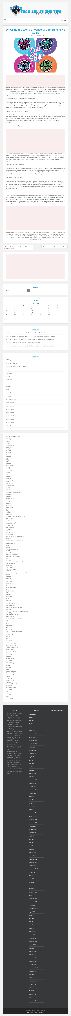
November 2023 (33, 823)
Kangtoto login (10, 480)
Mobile (7, 389)
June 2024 (31, 799)
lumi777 (8, 509)
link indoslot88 (10, 534)
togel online (9, 660)
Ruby (28, 1012)
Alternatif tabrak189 (11, 684)
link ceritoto (9, 678)
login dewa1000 (10, 527)
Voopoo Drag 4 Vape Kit (40, 237)
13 (32, 310)
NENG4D (8, 487)
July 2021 (31, 915)
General (13, 232)
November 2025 (33, 743)
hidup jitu (8, 578)
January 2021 (32, 935)
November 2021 (33, 902)
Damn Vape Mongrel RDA (29, 234)
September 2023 (33, 829)
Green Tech (9, 379)
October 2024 (32, 786)
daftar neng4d (10, 485)
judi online (8, 531)
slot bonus (8, 476)
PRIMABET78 (9, 634)
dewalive (8, 547)
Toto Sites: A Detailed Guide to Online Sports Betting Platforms (23, 342)
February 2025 (33, 773)
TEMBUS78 (9, 640)
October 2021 (32, 905)
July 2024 (31, 796)
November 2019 (33, 961)
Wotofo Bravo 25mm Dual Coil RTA (55, 237)
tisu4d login (9, 494)
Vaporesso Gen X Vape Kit (13, 237)
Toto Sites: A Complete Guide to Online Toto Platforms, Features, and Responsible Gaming (30, 336)
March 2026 (32, 730)
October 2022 (32, 865)
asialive (8, 558)
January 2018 (32, 997)
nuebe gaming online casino (13, 556)
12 (23, 310)
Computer (8, 369)
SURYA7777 (9, 582)
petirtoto (8, 472)
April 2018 (31, 987)
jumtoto (8, 574)
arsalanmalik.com (10, 649)
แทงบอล (8, 443)
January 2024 (32, 816)
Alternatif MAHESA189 (12, 647)
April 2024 (31, 806)
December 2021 (33, 898)
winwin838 (9, 471)
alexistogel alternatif (11, 587)
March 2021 (32, 928)
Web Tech (8, 426)
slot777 (8, 551)
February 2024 (33, 813)
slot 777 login (9, 514)
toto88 (7, 481)
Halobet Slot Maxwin (11, 675)
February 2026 (33, 734)
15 (49, 310)
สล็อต (7, 691)
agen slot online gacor (12, 614)
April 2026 (31, 727)
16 (57, 310)
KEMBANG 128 (10, 591)
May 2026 (31, 724)
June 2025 (31, 760)
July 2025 (31, 757)
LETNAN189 (9, 685)
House (7, 458)
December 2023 (33, 819)
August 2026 (32, 714)
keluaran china (10, 658)
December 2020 (33, 938)
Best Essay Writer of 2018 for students (16, 366)
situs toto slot (9, 662)
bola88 (7, 545)
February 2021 (33, 931)
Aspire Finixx (54, 232)
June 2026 (31, 720)
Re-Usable (8, 393)
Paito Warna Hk (10, 445)
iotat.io (7, 696)
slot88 (7, 669)
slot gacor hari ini (10, 543)
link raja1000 (9, 525)
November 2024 (33, 783)
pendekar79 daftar (11, 651)
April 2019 (31, 977)
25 (15, 314)
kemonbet (8, 478)
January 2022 (32, 895)
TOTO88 (8, 467)
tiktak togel (9, 538)
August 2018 (32, 984)
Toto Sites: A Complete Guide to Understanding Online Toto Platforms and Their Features (30, 339)
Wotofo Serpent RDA (35, 239)
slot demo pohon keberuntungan (15, 540)
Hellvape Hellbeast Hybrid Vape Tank (46, 234)
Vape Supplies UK (52, 236)
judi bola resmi (10, 616)
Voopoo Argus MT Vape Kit (27, 237)
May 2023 (31, 842)
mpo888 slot (9, 532)
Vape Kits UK (44, 236)
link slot (8, 665)
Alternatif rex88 (10, 664)
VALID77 (8, 589)
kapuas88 (8, 440)
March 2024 (32, 809)
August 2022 (32, 872)
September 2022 (33, 869)
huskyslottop (9, 520)
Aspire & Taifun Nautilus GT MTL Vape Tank (30, 232)
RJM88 (8, 676)
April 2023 (31, 846)
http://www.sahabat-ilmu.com (14, 631)
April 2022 (31, 885)
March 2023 (32, 849)
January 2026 (32, 737)
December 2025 (33, 740)
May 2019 (31, 974)
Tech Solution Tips (11, 399)
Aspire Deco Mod (45, 232)
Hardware (8, 383)
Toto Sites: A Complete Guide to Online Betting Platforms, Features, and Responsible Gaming (31, 346)
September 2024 (33, 790)
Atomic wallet (9, 567)
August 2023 (32, 832)
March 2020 (32, 948)
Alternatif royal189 (11, 680)
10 (6, 310)
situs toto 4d (9, 654)
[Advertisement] (35, 81)
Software (8, 396)
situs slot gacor (10, 542)
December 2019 (33, 958)
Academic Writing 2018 (12, 363)
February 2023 (33, 852)
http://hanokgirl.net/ (11, 569)
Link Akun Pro (9, 452)
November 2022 (33, 862)
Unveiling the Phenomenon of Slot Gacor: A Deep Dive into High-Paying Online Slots (17, 247)
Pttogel (8, 449)
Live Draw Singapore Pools (13, 436)
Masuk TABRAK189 (11, 645)
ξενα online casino (11, 562)
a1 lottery (8, 360)
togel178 (8, 469)
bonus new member (11, 500)
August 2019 (32, 971)
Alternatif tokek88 (11, 671)
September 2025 (33, 750)
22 (49, 312)
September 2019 (33, 968)
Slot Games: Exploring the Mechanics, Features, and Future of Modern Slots (26, 333)
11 (15, 310)
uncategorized (10, 402)
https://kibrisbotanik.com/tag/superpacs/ (17, 611)
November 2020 (33, 941)
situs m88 (8, 609)
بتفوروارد (8, 474)
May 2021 (31, 921)
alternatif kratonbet (11, 687)
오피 (7, 620)
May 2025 (31, 763)
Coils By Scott (41, 87)
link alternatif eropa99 (12, 549)
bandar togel (9, 698)
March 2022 (32, 888)
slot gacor (8, 456)
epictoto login (9, 507)
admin (43, 35)
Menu (64, 20)
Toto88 (8, 492)
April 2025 (31, 767)
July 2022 (31, 875)
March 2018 (32, 991)
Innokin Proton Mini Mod (15, 236)
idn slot (8, 585)
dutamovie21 (9, 583)
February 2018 (33, 994)
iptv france (9, 560)
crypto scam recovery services (14, 607)
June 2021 (31, 918)
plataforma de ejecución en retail (15, 536)
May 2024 (31, 803)
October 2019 (32, 964)
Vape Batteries (36, 236)
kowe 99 (8, 602)
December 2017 (33, 1001)
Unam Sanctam (10, 682)
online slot (8, 503)
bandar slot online (10, 563)
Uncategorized (10, 406)
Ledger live (9, 565)
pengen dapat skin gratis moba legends (16, 573)
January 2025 (32, 776)
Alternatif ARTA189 (11, 644)
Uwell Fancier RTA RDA (27, 236)
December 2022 (33, 859)
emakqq (8, 598)
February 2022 (33, 892)
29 (49, 314)
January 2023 (32, 856)
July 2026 (31, 717)
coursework (9, 447)
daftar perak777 (10, 523)
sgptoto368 (9, 625)
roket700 (8, 695)
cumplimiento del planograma (14, 522)
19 (23, 312)
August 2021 (32, 912)
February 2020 (33, 951)
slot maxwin (9, 593)
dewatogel (9, 512)
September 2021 (33, 908)
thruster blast (9, 552)
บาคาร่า (8, 441)
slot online (8, 438)
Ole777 (8, 454)
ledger (7, 642)
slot (7, 461)
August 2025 (32, 753)
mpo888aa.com (10, 501)
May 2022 (31, 882)
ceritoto (8, 622)
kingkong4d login (10, 605)
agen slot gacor (10, 613)
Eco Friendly (9, 373)
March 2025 (32, 770)
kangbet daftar (10, 498)
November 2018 (33, 981)
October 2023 (32, 826)
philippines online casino (12, 554)
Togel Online (9, 505)
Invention (8, 386)
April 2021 (31, 925)
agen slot (8, 667)
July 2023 (31, 836)
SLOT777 (8, 571)
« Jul (7, 320)
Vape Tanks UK (61, 236)
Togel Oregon (9, 465)
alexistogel (9, 596)
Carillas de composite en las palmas (15, 516)
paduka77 (8, 693)
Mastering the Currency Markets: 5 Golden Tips (54, 246)
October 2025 (32, 747)
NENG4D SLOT (10, 483)
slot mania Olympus (21, 562)
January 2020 (32, 954)
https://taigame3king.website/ (14, 618)
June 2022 (31, 879)
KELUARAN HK (10, 450)
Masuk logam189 (10, 673)
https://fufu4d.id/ (10, 603)
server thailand (10, 491)
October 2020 (32, 944)
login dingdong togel (15, 492)
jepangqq (8, 600)
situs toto (8, 653)
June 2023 (31, 839)
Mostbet (8, 624)
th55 (7, 580)
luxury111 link (9, 518)
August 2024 (32, 793)
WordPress (41, 1012)
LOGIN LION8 (9, 629)
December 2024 (33, 780)
